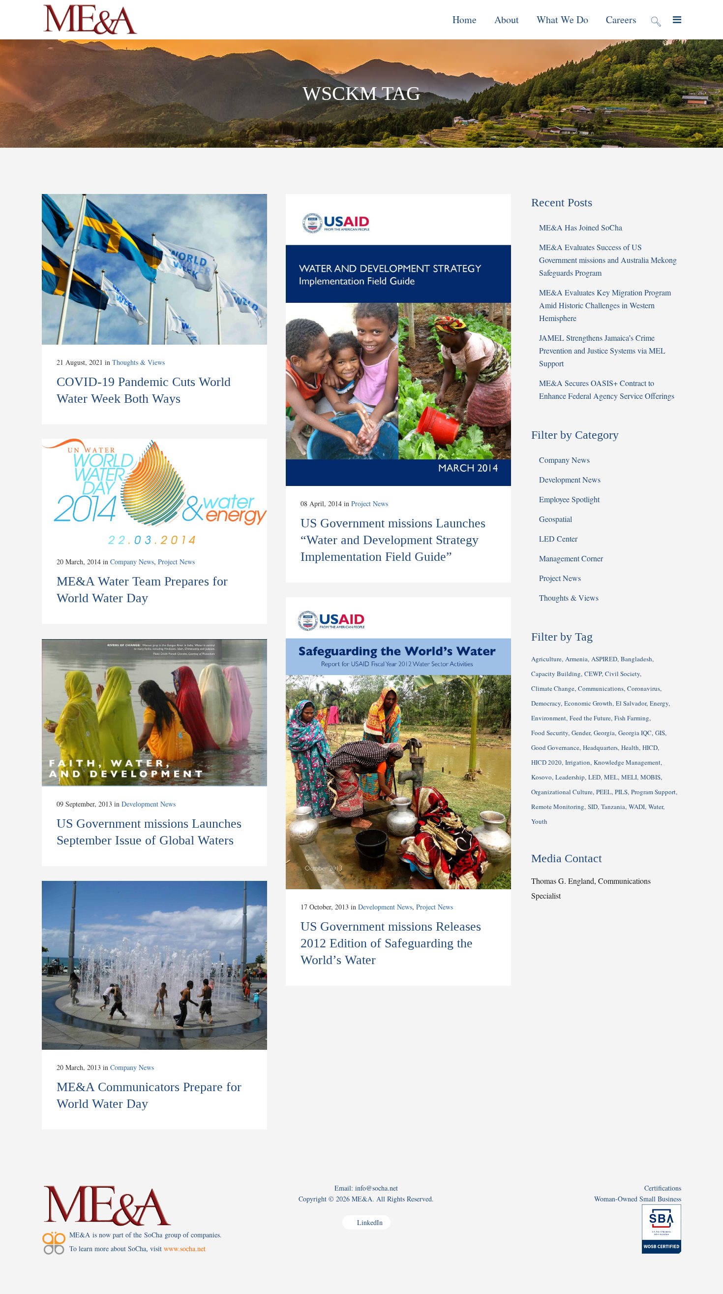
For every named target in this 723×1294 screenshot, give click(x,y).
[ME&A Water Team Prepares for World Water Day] (154, 491)
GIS (660, 732)
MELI (629, 777)
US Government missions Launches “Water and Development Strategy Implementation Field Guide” (393, 540)
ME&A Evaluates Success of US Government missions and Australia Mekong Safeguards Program (608, 260)
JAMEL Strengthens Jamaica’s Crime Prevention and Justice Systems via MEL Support (602, 350)
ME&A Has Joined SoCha (580, 227)
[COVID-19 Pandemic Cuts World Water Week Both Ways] (154, 269)
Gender (581, 732)
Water (655, 806)
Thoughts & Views (138, 362)
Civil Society (622, 673)
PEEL (603, 791)
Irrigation (577, 762)
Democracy (546, 703)
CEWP (593, 673)
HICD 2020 (546, 762)
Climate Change (552, 688)
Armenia (576, 658)
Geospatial (555, 519)
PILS (621, 791)
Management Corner (571, 558)
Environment (548, 717)
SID (593, 806)
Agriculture (546, 658)
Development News (385, 906)
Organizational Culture (562, 791)
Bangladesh (636, 658)
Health (630, 747)
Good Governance (555, 747)
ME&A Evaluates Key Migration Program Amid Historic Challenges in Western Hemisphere (605, 305)
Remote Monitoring (557, 806)
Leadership (570, 777)
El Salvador (631, 703)
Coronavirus (643, 688)
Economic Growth (588, 703)
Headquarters (600, 747)
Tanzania (613, 806)
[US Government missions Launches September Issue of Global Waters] (154, 712)
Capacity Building (556, 673)
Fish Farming (631, 717)
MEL (611, 777)
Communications (601, 688)
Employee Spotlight (569, 499)
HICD (650, 747)
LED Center (558, 538)
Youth (539, 821)
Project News (369, 503)
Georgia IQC (635, 732)
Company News (132, 561)
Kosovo (541, 777)
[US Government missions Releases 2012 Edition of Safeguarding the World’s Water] (398, 743)
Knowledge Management (627, 762)
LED (594, 777)
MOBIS (650, 777)
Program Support (653, 791)
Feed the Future (590, 717)
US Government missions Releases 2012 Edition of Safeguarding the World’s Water (391, 943)
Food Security (549, 732)
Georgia (604, 732)
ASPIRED (604, 658)
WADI (637, 806)
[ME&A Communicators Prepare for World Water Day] (154, 965)
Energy (659, 703)
